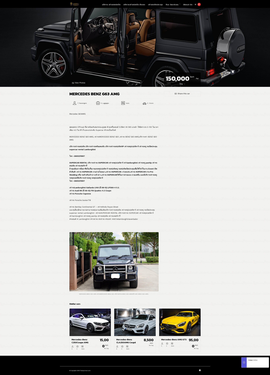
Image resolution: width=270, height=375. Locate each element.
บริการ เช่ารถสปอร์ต (111, 4)
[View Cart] (199, 4)
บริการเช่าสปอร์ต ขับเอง (134, 4)
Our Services (172, 4)
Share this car (184, 94)
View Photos (80, 83)
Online (252, 360)
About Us (187, 4)
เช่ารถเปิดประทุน (155, 4)
